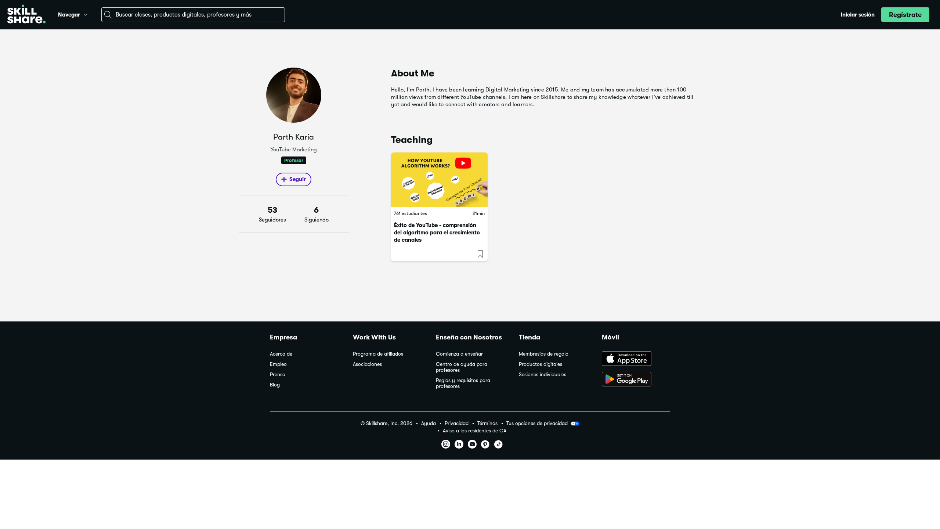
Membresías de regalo (543, 354)
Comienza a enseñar (459, 354)
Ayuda (428, 423)
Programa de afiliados (378, 354)
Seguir (297, 179)
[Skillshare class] (439, 179)
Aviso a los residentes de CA (474, 430)
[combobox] (193, 14)
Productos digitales (540, 364)
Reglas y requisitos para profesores (463, 383)
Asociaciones (367, 364)
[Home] (26, 14)
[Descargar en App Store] (636, 359)
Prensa (277, 374)
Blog (275, 385)
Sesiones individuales (542, 374)
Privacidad (457, 423)
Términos (487, 423)
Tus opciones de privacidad (537, 423)
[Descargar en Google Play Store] (636, 380)
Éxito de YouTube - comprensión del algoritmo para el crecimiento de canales (437, 232)
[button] (85, 14)
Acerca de (281, 354)
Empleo (278, 364)
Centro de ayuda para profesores (461, 367)
